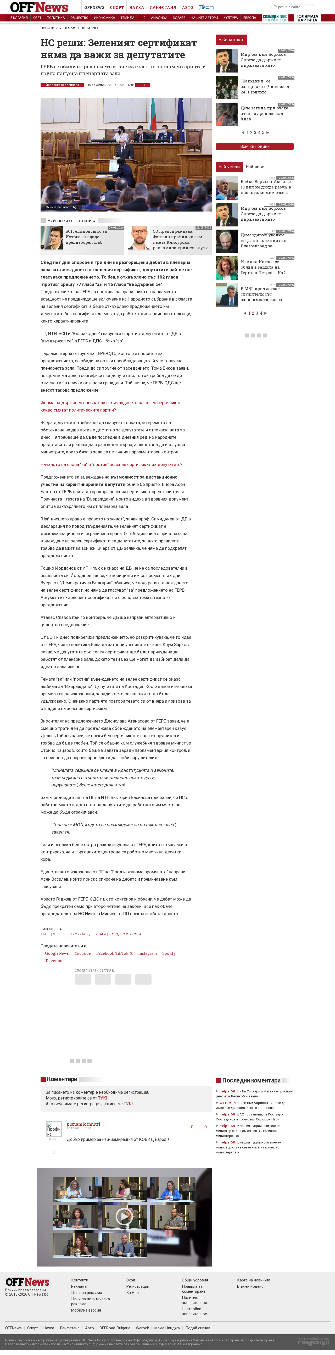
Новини (47, 28)
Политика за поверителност (195, 1300)
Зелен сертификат (69, 934)
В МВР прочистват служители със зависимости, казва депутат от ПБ (261, 297)
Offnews (94, 7)
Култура (231, 18)
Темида (128, 18)
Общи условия (195, 1280)
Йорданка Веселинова (62, 85)
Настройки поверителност (195, 1311)
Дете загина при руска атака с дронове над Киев (264, 113)
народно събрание (126, 934)
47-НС (45, 934)
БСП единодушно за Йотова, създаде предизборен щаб (86, 237)
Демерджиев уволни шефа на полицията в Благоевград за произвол (263, 243)
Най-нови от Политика (72, 221)
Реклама (79, 1286)
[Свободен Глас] (275, 19)
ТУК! (128, 1103)
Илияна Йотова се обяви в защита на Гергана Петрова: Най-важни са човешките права (264, 272)
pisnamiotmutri (83, 1124)
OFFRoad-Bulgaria (114, 1328)
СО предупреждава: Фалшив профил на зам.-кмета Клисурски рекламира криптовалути (180, 239)
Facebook (104, 953)
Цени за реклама (86, 1292)
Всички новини (255, 146)
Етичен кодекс (250, 1286)
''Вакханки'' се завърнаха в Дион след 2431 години (265, 86)
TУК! (102, 1098)
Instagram (147, 953)
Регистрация (137, 1286)
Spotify (168, 953)
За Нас (132, 1292)
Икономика (104, 18)
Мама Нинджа (167, 1328)
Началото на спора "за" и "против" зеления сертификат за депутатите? (111, 464)
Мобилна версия (86, 1310)
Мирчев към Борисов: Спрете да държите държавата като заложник (264, 62)
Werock (142, 1328)
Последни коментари (251, 1080)
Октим (225, 1103)
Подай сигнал (197, 1328)
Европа (249, 18)
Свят (37, 18)
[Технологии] (206, 8)
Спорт (117, 7)
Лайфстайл (163, 7)
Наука (136, 7)
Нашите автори (204, 18)
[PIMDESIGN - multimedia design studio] (311, 1343)
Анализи (159, 18)
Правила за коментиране (193, 1289)
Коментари (62, 1079)
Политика (56, 18)
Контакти (79, 1280)
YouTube (82, 953)
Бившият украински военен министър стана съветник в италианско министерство (248, 1131)
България (19, 18)
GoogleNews (56, 953)
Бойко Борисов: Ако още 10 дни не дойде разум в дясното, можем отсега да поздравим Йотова (266, 190)
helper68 (227, 1091)
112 (143, 18)
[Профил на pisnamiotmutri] (54, 1134)
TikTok (122, 953)
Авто (187, 7)
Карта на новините (253, 1280)
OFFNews (13, 1328)
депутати (97, 934)
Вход (130, 1280)
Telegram (53, 960)
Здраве (179, 18)
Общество (79, 18)
